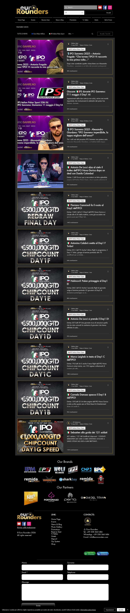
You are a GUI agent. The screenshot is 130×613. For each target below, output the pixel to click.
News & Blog (56, 524)
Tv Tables (54, 534)
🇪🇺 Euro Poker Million (38, 34)
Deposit (54, 539)
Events (53, 521)
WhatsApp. (88, 534)
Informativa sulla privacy (88, 610)
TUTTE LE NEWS (22, 34)
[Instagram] (110, 7)
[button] (92, 34)
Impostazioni (110, 610)
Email (24, 572)
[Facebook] (105, 7)
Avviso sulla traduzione (26, 527)
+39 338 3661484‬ (94, 532)
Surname (70, 563)
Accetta (121, 610)
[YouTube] (100, 7)
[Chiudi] (127, 609)
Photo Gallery (56, 527)
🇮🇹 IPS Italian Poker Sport (56, 34)
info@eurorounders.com (98, 537)
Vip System (55, 541)
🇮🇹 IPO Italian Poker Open (76, 49)
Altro (69, 34)
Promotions (55, 529)
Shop (53, 544)
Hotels (53, 536)
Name (24, 563)
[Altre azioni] (108, 44)
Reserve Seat (56, 532)
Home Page (55, 519)
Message (25, 582)
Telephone (71, 572)
